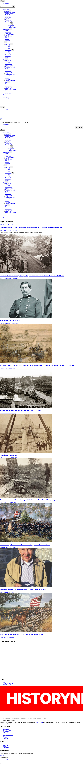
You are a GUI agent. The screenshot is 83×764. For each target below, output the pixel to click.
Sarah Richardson (5, 502)
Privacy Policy (6, 97)
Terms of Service (6, 98)
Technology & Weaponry (10, 66)
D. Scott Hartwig (4, 230)
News (6, 73)
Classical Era (8, 56)
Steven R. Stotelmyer (5, 547)
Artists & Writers (8, 36)
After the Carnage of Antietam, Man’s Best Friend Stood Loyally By (22, 634)
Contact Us (5, 682)
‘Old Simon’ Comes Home (8, 455)
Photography (7, 76)
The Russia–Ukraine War (10, 12)
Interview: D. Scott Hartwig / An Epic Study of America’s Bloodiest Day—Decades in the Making (32, 276)
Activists (7, 35)
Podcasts (4, 95)
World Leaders (8, 32)
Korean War (7, 19)
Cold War (7, 18)
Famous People (6, 29)
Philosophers (7, 40)
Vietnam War (8, 20)
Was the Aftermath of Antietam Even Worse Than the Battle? (20, 410)
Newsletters (5, 94)
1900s (9, 46)
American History (9, 83)
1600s (9, 52)
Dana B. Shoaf (4, 413)
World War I (7, 16)
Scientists (7, 39)
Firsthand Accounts (9, 65)
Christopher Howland (5, 278)
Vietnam (7, 90)
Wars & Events (6, 11)
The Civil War (8, 14)
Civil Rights (10, 26)
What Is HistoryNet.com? (8, 683)
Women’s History (8, 62)
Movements (7, 23)
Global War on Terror (9, 21)
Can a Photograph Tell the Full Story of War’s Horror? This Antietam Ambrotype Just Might (31, 227)
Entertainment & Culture (10, 74)
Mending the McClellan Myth (10, 320)
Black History (8, 60)
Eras (3, 42)
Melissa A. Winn (4, 457)
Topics (4, 59)
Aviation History (8, 86)
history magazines (39, 722)
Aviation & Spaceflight (10, 67)
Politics (6, 69)
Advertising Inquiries (7, 684)
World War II (8, 17)
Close (3, 1)
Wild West (7, 78)
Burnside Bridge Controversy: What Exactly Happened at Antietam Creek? (25, 545)
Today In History (6, 9)
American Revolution (9, 13)
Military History (8, 71)
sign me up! (2, 755)
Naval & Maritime (9, 68)
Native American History (10, 80)
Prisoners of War (8, 64)
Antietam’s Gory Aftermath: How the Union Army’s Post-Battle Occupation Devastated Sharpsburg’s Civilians (37, 365)
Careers (4, 746)
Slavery (6, 61)
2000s (9, 45)
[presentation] (10, 11)
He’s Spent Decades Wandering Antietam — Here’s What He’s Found (23, 589)
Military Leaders (8, 33)
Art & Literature (8, 72)
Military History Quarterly (10, 89)
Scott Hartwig (4, 637)
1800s (9, 48)
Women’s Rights (11, 25)
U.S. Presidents (8, 30)
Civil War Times (8, 87)
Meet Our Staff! (6, 747)
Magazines (5, 82)
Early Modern (8, 50)
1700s (9, 51)
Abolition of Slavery (12, 27)
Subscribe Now (6, 3)
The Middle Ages (8, 54)
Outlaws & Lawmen (9, 34)
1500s (9, 53)
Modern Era (7, 44)
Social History (8, 79)
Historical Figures (8, 75)
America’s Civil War (9, 84)
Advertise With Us (6, 745)
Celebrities (7, 37)
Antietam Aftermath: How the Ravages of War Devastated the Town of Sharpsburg (27, 500)
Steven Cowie (4, 368)
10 (4, 638)
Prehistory (7, 57)
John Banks (3, 592)
